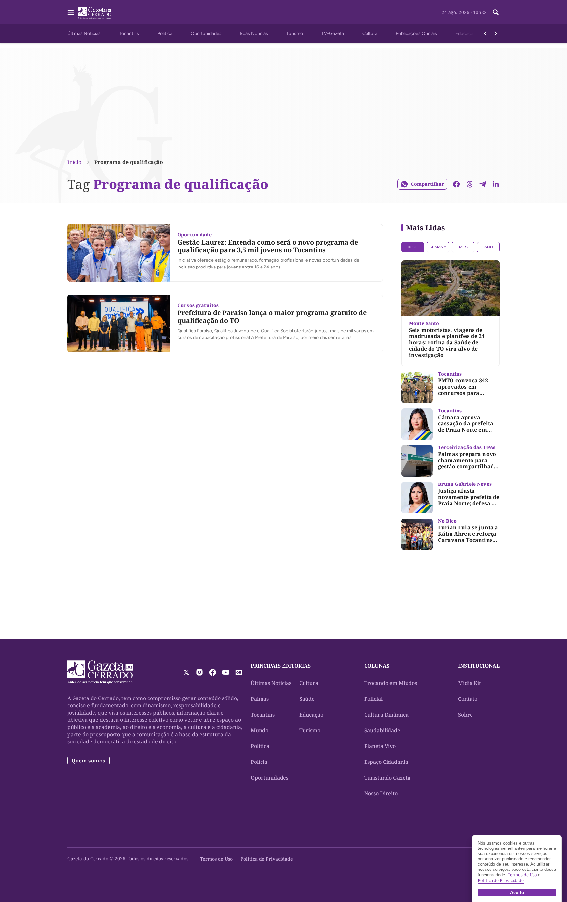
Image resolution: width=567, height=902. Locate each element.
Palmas (260, 698)
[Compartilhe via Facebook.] (456, 184)
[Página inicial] (100, 672)
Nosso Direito (381, 793)
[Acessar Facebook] (213, 672)
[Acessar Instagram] (199, 672)
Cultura (369, 33)
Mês (463, 247)
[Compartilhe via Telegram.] (483, 184)
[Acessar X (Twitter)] (186, 672)
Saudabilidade (382, 730)
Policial (373, 698)
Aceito (517, 892)
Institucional (479, 665)
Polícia (259, 761)
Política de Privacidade (267, 859)
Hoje (413, 247)
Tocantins (129, 33)
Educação (465, 33)
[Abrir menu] (70, 12)
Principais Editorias (281, 665)
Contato (467, 698)
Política (165, 33)
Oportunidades (206, 33)
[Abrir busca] (496, 12)
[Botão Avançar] (496, 33)
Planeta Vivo (380, 746)
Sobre (465, 714)
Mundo (259, 730)
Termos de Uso (216, 859)
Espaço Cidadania (386, 761)
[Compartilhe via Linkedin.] (496, 184)
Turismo (294, 33)
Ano (488, 247)
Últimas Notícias (84, 33)
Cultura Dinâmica (386, 714)
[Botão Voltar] (485, 33)
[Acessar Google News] (239, 672)
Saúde (307, 698)
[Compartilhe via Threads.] (469, 184)
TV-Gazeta (332, 33)
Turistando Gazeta (387, 777)
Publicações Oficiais (416, 33)
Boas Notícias (254, 33)
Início (74, 162)
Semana (438, 247)
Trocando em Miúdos (390, 683)
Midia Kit (469, 683)
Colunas (376, 665)
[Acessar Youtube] (226, 672)
